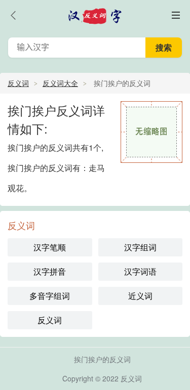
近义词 (140, 295)
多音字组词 (49, 295)
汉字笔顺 (49, 247)
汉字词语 (140, 271)
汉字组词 (140, 247)
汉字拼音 (49, 271)
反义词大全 (60, 82)
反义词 (18, 82)
